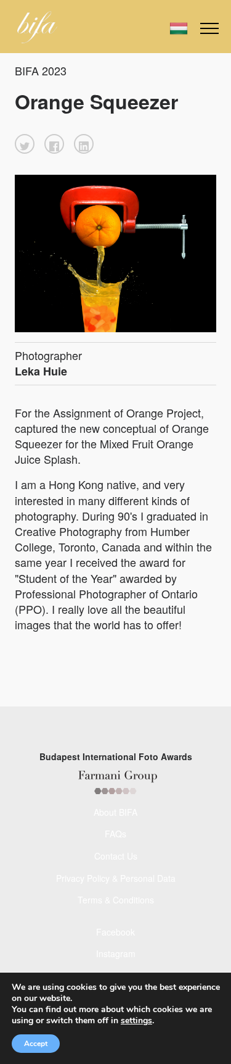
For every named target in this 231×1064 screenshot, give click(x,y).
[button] (24, 144)
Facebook (115, 932)
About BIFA (115, 812)
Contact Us (115, 856)
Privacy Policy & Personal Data (116, 878)
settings (136, 1020)
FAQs (115, 833)
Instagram (116, 953)
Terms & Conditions (116, 900)
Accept (35, 1044)
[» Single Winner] (37, 27)
